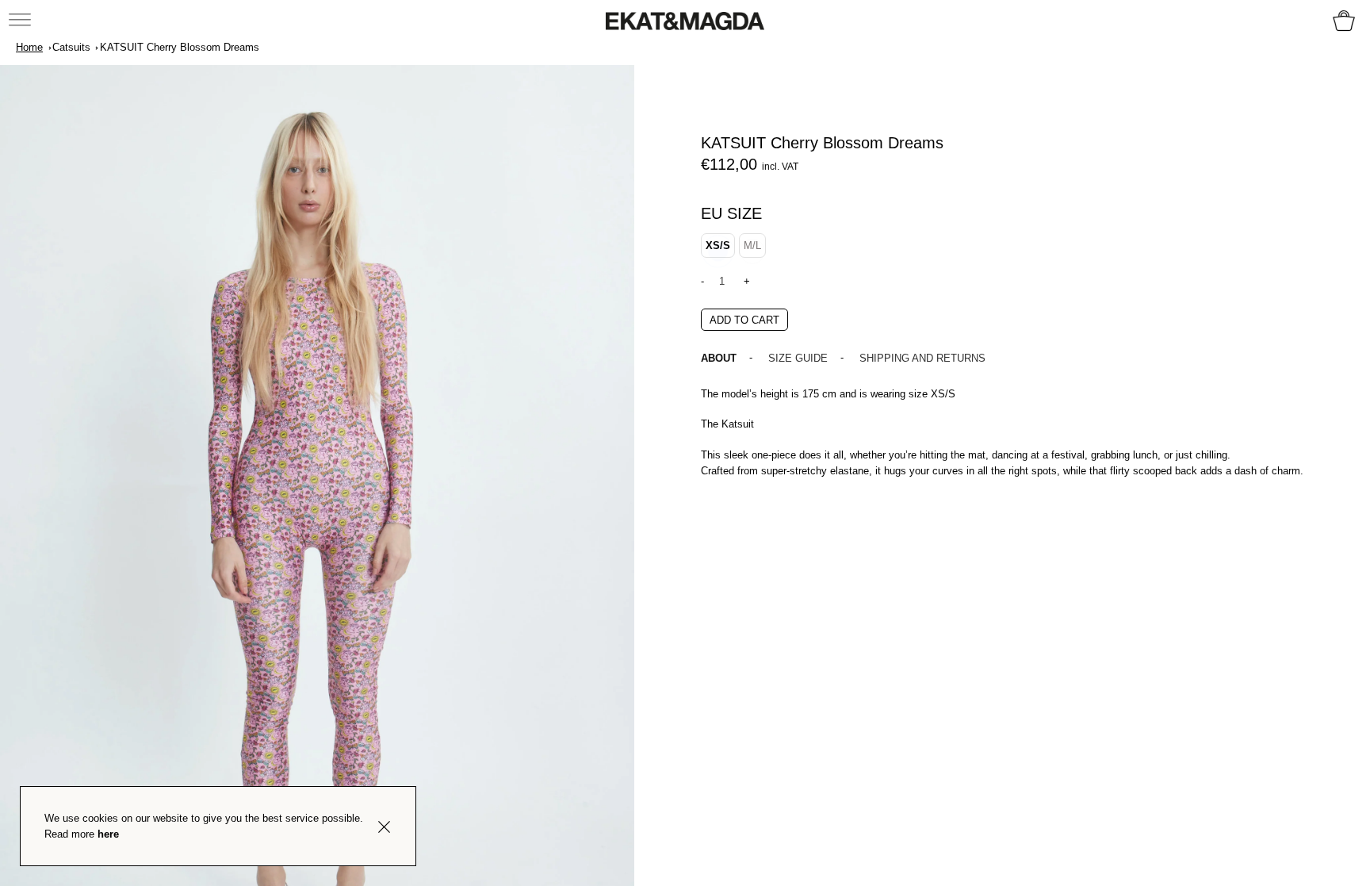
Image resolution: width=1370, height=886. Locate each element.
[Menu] (21, 19)
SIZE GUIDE (798, 358)
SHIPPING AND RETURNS (922, 358)
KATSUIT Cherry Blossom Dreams (179, 47)
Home (29, 47)
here (108, 834)
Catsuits (71, 47)
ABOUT (719, 358)
